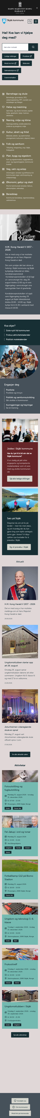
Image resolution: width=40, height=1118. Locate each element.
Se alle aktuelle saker (20, 754)
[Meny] (36, 21)
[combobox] (15, 47)
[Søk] (30, 21)
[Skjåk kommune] (13, 21)
